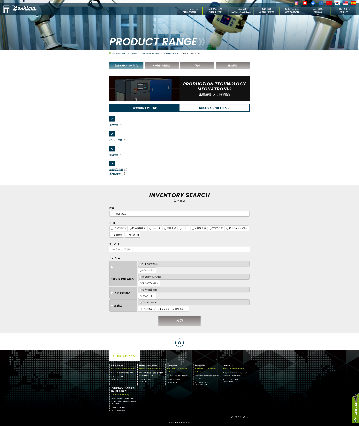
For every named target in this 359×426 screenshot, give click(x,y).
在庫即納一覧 (215, 10)
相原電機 (113, 124)
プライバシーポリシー (242, 417)
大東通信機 (200, 228)
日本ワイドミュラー (238, 228)
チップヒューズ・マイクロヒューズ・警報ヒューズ (164, 308)
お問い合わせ (343, 10)
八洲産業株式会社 (119, 53)
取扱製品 (266, 10)
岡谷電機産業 (139, 228)
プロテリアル (119, 228)
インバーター (148, 270)
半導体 (197, 65)
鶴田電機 (113, 154)
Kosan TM (134, 234)
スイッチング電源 (150, 283)
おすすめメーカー (189, 10)
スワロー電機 (115, 139)
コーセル (156, 228)
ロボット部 (241, 10)
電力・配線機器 (149, 289)
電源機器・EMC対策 (171, 53)
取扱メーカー (292, 10)
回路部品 (232, 65)
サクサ (185, 228)
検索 (179, 321)
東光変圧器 (115, 173)
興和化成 (171, 228)
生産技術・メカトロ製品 (150, 53)
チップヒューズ (149, 302)
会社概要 (318, 10)
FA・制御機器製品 (161, 65)
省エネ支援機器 (150, 264)
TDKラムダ (217, 228)
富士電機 (117, 234)
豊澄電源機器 (116, 169)
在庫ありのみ (119, 213)
